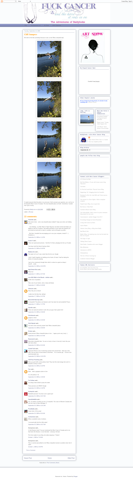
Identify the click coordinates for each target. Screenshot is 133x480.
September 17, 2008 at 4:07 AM (36, 274)
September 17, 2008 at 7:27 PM (36, 304)
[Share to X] (51, 209)
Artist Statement (56, 25)
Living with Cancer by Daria (87, 222)
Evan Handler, (84, 268)
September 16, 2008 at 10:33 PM (37, 266)
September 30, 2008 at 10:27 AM (37, 424)
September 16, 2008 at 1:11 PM (36, 237)
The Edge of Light (85, 238)
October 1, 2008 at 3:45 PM (35, 446)
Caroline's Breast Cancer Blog (88, 209)
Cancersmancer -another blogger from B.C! (91, 217)
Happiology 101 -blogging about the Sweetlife (92, 192)
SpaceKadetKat (32, 399)
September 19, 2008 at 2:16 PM (36, 388)
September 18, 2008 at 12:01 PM (37, 356)
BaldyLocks (31, 252)
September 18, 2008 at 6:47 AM (36, 335)
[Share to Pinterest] (54, 209)
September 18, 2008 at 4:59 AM (36, 327)
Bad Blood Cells (84, 231)
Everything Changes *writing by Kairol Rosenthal (102, 118)
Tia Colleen (31, 380)
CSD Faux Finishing (33, 359)
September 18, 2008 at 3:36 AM (36, 312)
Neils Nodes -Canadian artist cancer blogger (91, 244)
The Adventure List (35, 25)
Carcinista (82, 186)
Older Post (71, 458)
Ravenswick (31, 339)
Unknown (30, 288)
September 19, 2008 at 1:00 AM (36, 377)
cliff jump (30, 212)
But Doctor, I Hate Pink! (86, 207)
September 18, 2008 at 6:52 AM (36, 345)
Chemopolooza (84, 253)
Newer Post (28, 458)
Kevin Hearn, (83, 269)
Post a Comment (30, 450)
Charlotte (30, 219)
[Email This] (47, 209)
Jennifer (30, 307)
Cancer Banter (83, 225)
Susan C (30, 240)
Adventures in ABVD (85, 250)
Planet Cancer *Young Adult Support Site (102, 123)
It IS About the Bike (85, 179)
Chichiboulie (31, 315)
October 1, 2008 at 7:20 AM (35, 437)
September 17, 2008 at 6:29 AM (36, 285)
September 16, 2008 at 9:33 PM (36, 248)
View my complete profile (95, 141)
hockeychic (31, 391)
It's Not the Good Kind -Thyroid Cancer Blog (92, 189)
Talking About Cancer (85, 241)
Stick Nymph (31, 323)
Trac (29, 369)
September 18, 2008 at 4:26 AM (36, 320)
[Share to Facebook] (52, 209)
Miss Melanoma (84, 247)
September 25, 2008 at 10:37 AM (37, 396)
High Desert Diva (33, 269)
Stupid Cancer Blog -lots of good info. (90, 204)
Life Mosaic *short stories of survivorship (102, 127)
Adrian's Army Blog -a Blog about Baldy (90, 228)
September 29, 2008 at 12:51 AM (37, 405)
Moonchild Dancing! (34, 299)
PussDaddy (31, 409)
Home (50, 458)
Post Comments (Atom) (53, 462)
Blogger (75, 476)
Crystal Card (31, 348)
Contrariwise (31, 416)
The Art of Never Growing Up (88, 255)
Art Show (46, 25)
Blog (26, 25)
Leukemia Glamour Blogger (87, 258)
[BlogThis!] (49, 209)
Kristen (30, 331)
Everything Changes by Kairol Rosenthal (90, 220)
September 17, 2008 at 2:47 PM (36, 296)
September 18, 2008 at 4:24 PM (36, 366)
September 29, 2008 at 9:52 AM (36, 413)
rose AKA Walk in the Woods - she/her (39, 277)
